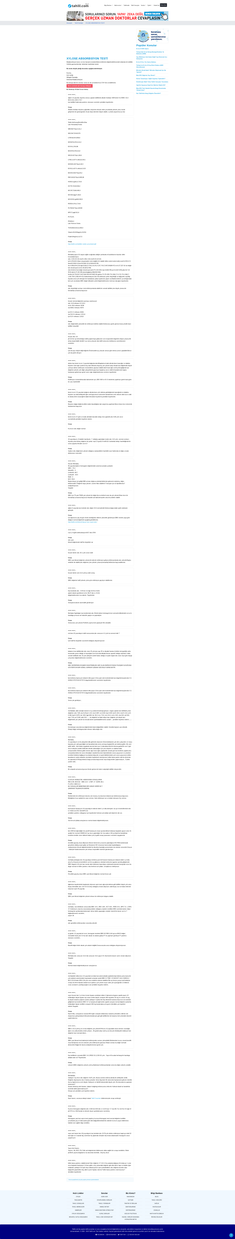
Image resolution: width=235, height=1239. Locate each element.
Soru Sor (113, 631)
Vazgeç (125, 631)
